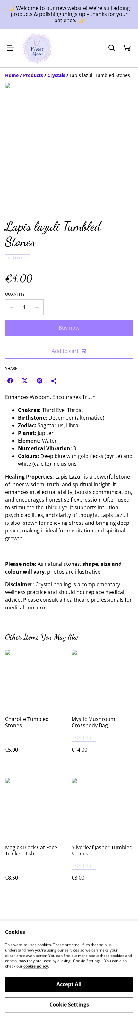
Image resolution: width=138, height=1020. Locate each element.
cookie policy (35, 966)
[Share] (54, 381)
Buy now (69, 327)
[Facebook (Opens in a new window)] (10, 381)
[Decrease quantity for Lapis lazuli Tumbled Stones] (11, 307)
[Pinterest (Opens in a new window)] (39, 381)
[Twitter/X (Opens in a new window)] (25, 381)
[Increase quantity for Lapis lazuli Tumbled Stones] (37, 307)
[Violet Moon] (37, 48)
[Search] (111, 48)
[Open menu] (11, 48)
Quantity (15, 294)
